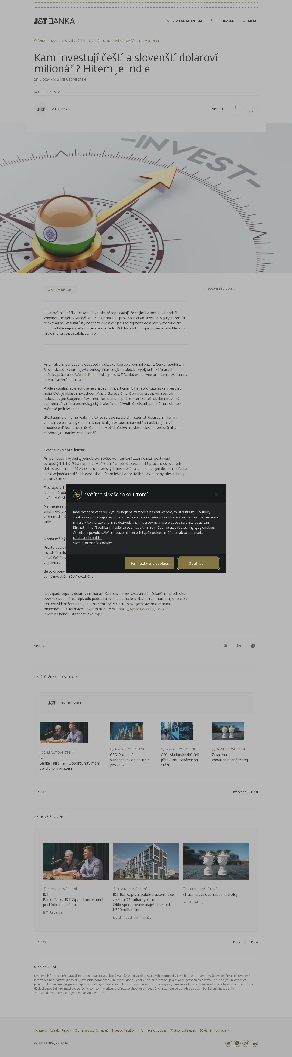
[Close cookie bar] (217, 494)
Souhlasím (198, 563)
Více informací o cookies (92, 542)
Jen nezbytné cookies (150, 563)
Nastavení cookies (87, 537)
